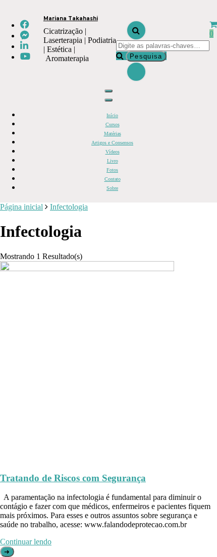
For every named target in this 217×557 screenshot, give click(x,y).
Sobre (112, 188)
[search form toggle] (136, 30)
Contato (112, 179)
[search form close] (136, 72)
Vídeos (112, 152)
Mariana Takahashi (70, 18)
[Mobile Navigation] (108, 90)
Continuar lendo (25, 541)
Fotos (112, 170)
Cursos (112, 124)
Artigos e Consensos (112, 142)
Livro (112, 161)
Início (112, 115)
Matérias (112, 133)
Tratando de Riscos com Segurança (73, 478)
